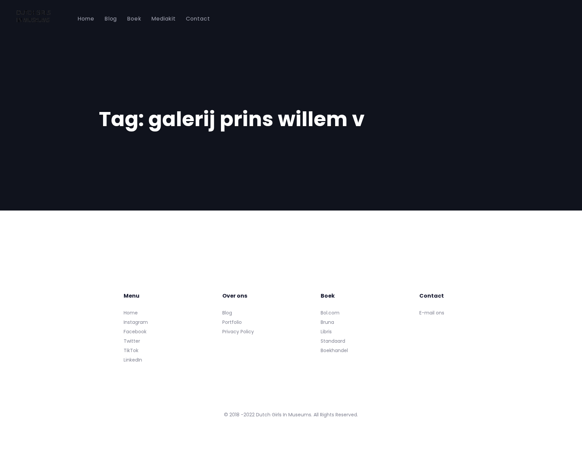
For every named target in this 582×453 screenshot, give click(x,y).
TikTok (131, 350)
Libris (326, 331)
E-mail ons (431, 312)
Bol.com (330, 312)
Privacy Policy (238, 331)
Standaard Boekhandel (334, 346)
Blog (227, 312)
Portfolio (232, 322)
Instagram (136, 322)
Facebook (135, 331)
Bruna (327, 322)
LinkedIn (133, 359)
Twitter (132, 341)
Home (131, 312)
